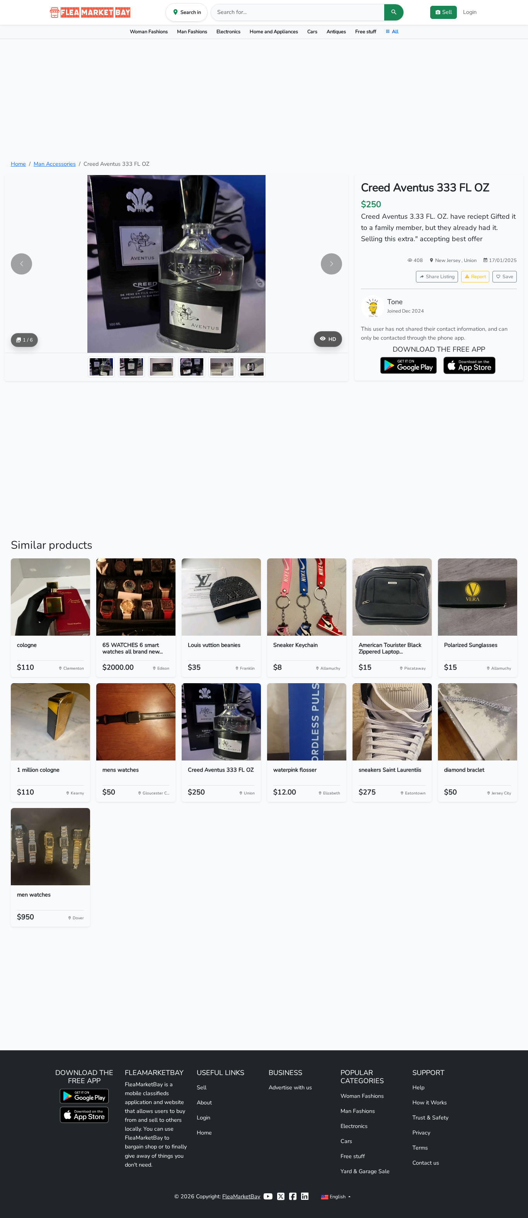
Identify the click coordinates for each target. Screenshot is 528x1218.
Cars (312, 31)
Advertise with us (290, 1087)
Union (470, 260)
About (204, 1102)
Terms (420, 1148)
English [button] (338, 1196)
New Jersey (448, 260)
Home (18, 164)
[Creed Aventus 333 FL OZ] (221, 721)
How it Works (429, 1102)
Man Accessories (55, 164)
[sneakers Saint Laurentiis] (392, 721)
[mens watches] (135, 721)
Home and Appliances (274, 31)
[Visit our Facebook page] (293, 1196)
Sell (201, 1087)
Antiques (336, 31)
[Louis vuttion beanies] (221, 597)
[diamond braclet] (477, 721)
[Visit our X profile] (281, 1196)
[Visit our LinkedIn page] (305, 1196)
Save (507, 276)
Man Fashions (192, 31)
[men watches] (50, 846)
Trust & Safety (430, 1117)
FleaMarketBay (241, 1196)
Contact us (425, 1163)
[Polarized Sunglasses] (477, 597)
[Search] (394, 12)
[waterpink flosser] (306, 721)
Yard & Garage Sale (365, 1171)
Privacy (421, 1132)
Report (478, 276)
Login (470, 12)
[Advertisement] (264, 99)
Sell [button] (447, 12)
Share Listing (440, 276)
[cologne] (50, 597)
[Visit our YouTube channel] (268, 1196)
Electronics (228, 31)
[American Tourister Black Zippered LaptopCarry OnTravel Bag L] (392, 597)
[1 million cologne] (50, 721)
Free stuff (365, 31)
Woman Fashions (149, 31)
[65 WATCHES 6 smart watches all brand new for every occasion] (135, 597)
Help (418, 1087)
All (395, 31)
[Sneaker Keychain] (306, 597)
